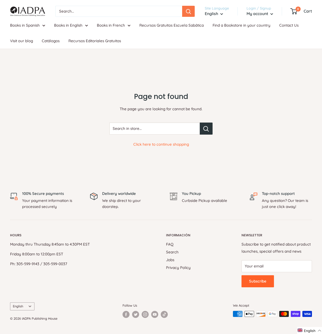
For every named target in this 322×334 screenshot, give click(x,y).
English (18, 306)
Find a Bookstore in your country (241, 25)
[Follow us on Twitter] (135, 314)
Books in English (68, 25)
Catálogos (51, 40)
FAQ (170, 244)
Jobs (170, 259)
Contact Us (289, 25)
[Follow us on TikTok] (164, 314)
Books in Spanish (25, 25)
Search (172, 252)
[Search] (188, 11)
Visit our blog (21, 40)
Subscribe (257, 281)
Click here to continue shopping (161, 144)
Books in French (111, 25)
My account (258, 13)
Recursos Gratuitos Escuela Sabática (171, 25)
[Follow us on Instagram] (145, 314)
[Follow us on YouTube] (154, 314)
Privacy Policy (178, 267)
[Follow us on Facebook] (126, 314)
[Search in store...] (206, 129)
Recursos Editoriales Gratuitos (94, 40)
